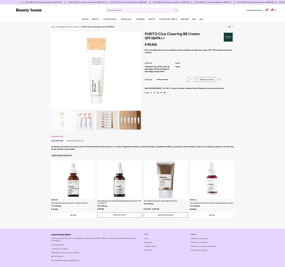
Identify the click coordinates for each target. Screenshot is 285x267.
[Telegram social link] (164, 92)
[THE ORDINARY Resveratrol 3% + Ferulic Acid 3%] (73, 179)
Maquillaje (61, 27)
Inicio (53, 27)
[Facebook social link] (151, 92)
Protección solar (212, 88)
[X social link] (154, 92)
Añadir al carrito (207, 79)
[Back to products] (229, 27)
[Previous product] (227, 27)
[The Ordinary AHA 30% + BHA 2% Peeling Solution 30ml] (212, 179)
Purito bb (148, 79)
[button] (119, 215)
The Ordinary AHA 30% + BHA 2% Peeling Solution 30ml (211, 203)
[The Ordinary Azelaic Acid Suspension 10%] (166, 179)
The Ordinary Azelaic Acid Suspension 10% (160, 201)
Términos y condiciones (199, 242)
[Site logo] (25, 10)
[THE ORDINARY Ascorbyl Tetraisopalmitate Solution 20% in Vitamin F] (119, 179)
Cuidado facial (150, 246)
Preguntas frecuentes (199, 250)
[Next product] (232, 27)
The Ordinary (56, 206)
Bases (77, 27)
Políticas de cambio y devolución (203, 246)
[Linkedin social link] (161, 92)
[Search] (176, 10)
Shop (146, 238)
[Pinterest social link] (158, 92)
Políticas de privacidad (199, 238)
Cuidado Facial (191, 88)
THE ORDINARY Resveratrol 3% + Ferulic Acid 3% (69, 203)
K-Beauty (201, 88)
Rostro (70, 27)
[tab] (57, 139)
